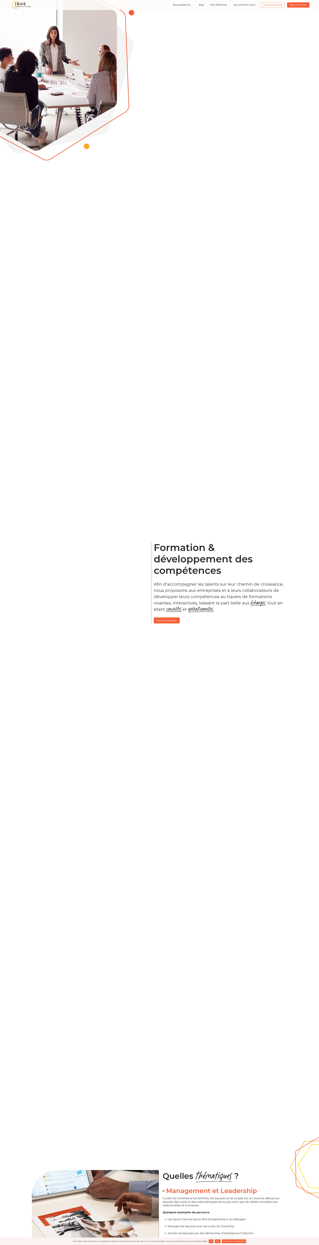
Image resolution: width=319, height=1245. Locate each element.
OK (211, 1241)
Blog (201, 4)
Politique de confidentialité (234, 1241)
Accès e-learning (272, 4)
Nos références (218, 4)
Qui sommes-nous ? (245, 4)
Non (217, 1241)
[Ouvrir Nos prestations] (191, 5)
